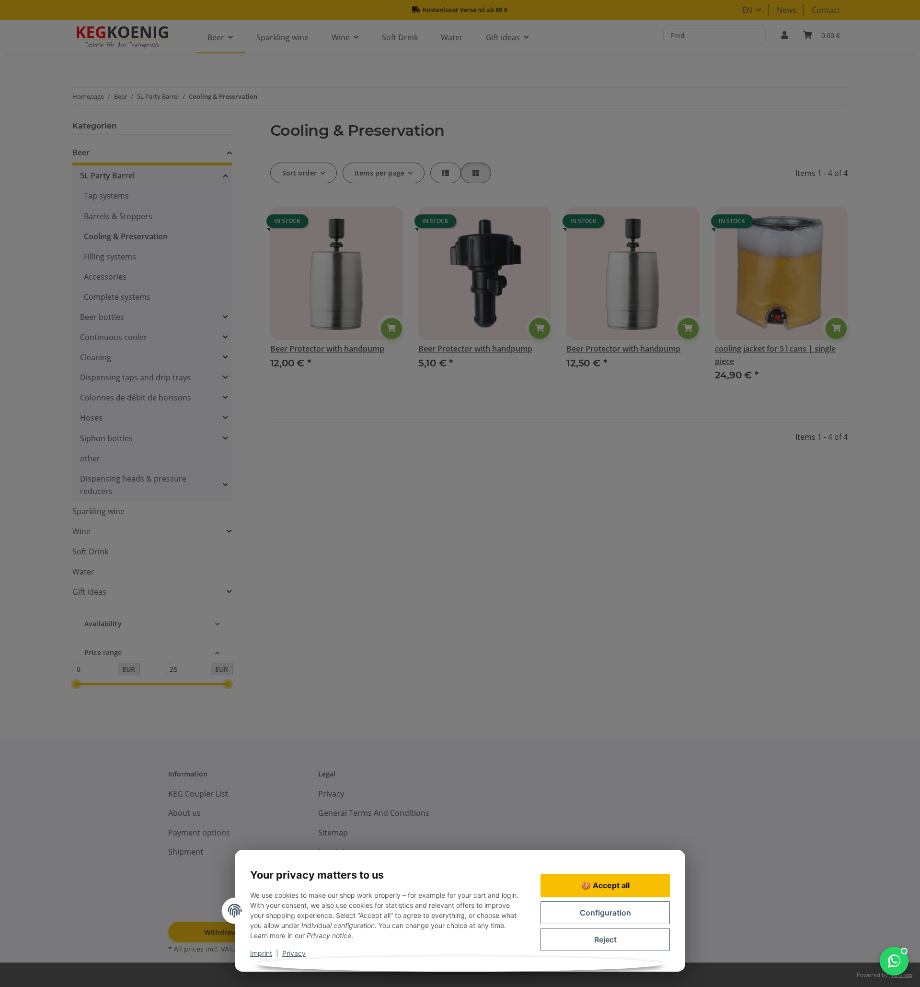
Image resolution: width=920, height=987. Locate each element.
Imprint (261, 953)
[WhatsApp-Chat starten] (894, 961)
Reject (605, 939)
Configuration (605, 912)
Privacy (294, 953)
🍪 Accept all (605, 885)
